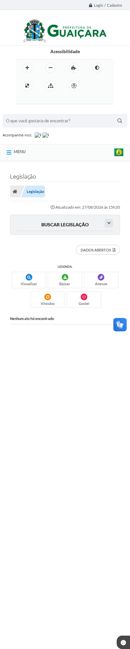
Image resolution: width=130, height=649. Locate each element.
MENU (20, 151)
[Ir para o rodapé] (52, 100)
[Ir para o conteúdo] (93, 86)
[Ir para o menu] (23, 100)
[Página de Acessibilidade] (74, 86)
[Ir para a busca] (37, 100)
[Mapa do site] (51, 86)
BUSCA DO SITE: (22, 111)
